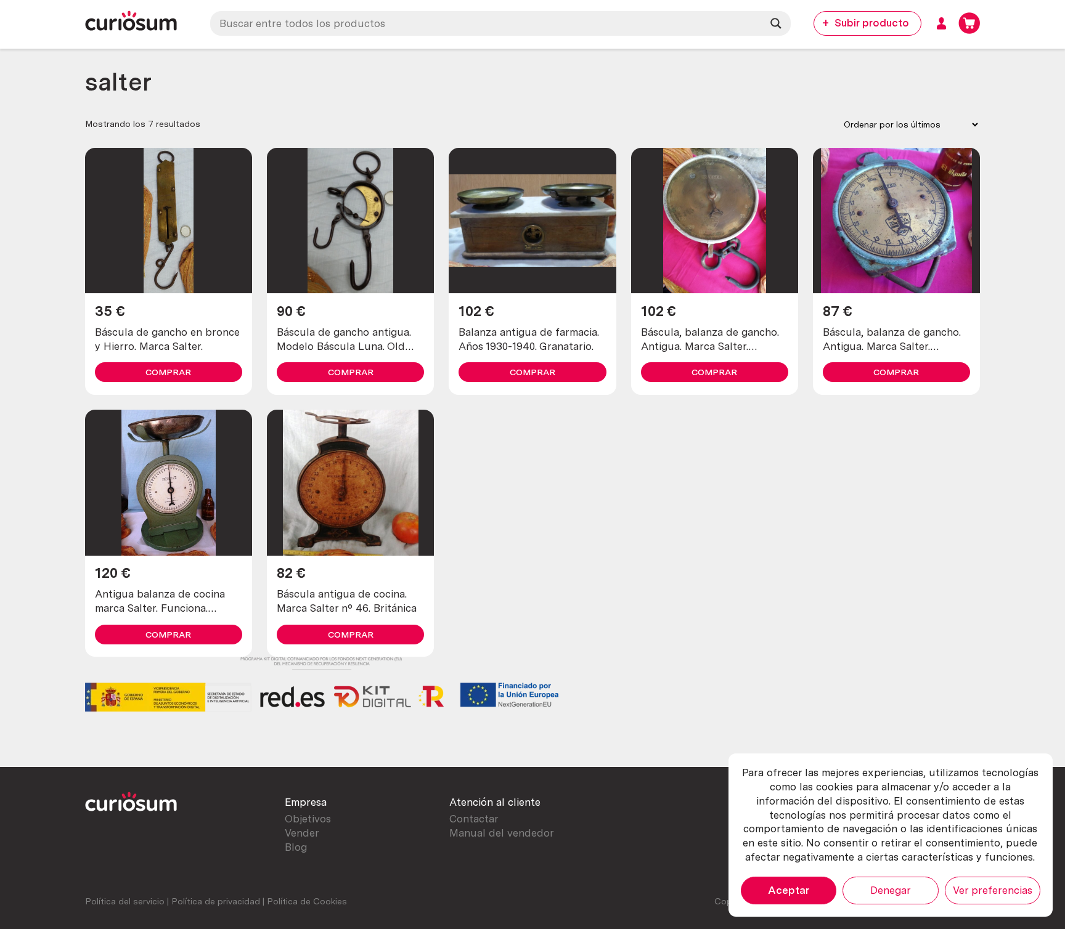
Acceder (941, 23)
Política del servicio (125, 901)
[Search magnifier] (776, 23)
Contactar (474, 819)
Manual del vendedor (501, 833)
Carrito (969, 23)
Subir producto (871, 23)
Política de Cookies (307, 901)
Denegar (890, 890)
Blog (296, 847)
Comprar (168, 372)
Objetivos (308, 819)
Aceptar (788, 890)
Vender (302, 833)
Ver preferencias (992, 890)
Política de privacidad (215, 901)
